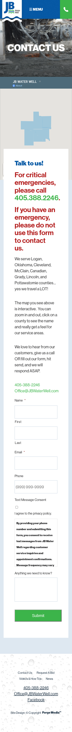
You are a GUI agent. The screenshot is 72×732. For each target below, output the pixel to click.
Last (18, 443)
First (18, 422)
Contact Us (25, 673)
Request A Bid (45, 673)
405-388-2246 (27, 384)
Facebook (36, 699)
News (49, 679)
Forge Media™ (51, 712)
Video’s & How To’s (30, 679)
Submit (38, 615)
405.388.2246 (37, 197)
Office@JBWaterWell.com (36, 390)
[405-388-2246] (66, 9)
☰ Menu (36, 9)
